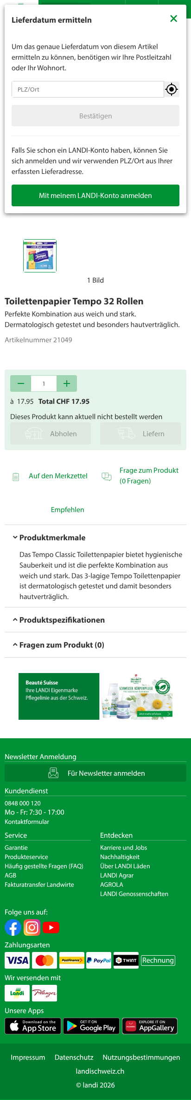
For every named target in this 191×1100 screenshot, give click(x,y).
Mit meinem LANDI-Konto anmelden (95, 195)
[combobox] (88, 89)
